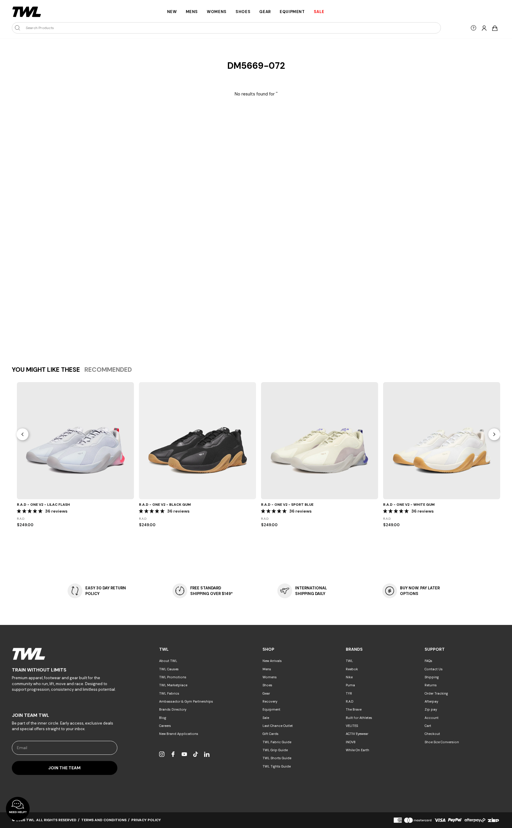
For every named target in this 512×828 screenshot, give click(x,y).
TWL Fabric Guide (277, 742)
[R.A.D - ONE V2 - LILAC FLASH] (75, 440)
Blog (162, 718)
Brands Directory (172, 709)
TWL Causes (169, 669)
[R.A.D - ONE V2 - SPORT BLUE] (319, 440)
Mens (192, 11)
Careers (165, 726)
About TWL (168, 661)
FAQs (428, 661)
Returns (431, 685)
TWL (349, 661)
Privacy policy (146, 820)
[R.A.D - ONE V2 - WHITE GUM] (441, 440)
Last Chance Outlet (278, 726)
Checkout (432, 734)
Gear (265, 11)
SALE (319, 11)
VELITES (352, 726)
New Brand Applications (178, 734)
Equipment (292, 11)
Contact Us (434, 669)
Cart (428, 726)
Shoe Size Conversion (442, 742)
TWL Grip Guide (275, 750)
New (172, 11)
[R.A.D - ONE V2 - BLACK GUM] (197, 440)
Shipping (432, 677)
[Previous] (22, 434)
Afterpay (431, 701)
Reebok (352, 669)
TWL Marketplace (173, 685)
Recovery (270, 701)
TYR (349, 693)
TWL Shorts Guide (277, 758)
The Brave (353, 709)
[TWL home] (26, 12)
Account (432, 718)
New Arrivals (272, 661)
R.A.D (349, 701)
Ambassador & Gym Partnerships (186, 701)
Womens (217, 11)
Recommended (108, 370)
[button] (30, 511)
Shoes (243, 11)
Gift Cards (271, 734)
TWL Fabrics (169, 693)
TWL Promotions (172, 677)
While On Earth (357, 750)
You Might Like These (46, 370)
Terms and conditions (104, 820)
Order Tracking (436, 693)
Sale (266, 718)
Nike (349, 677)
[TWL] (64, 654)
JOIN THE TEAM (64, 767)
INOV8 (351, 742)
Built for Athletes (359, 718)
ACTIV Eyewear (357, 734)
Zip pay (431, 709)
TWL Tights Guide (277, 766)
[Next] (494, 434)
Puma (350, 685)
